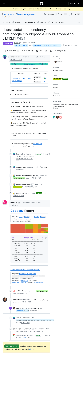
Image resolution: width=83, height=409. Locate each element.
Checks (44, 51)
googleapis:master (21, 45)
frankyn (17, 43)
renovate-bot (15, 57)
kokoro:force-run (19, 178)
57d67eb (47, 154)
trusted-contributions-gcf (25, 175)
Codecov (17, 211)
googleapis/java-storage (20, 94)
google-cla (20, 193)
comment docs (39, 283)
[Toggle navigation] (4, 3)
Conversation (13, 51)
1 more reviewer (58, 59)
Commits (29, 51)
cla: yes (39, 193)
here (36, 146)
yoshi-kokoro (21, 291)
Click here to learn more (27, 273)
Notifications (50, 14)
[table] (29, 78)
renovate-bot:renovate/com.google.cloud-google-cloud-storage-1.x (47, 45)
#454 (20, 216)
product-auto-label (23, 184)
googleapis (9, 14)
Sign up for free (11, 346)
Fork (63, 14)
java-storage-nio (25, 14)
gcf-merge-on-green (21, 329)
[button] (47, 57)
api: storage (17, 187)
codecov (13, 202)
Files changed (60, 51)
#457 (24, 337)
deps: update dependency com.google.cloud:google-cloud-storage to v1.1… (25, 156)
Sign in (31, 349)
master (36, 216)
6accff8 (47, 335)
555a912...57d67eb (19, 283)
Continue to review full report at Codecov (25, 269)
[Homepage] (41, 3)
